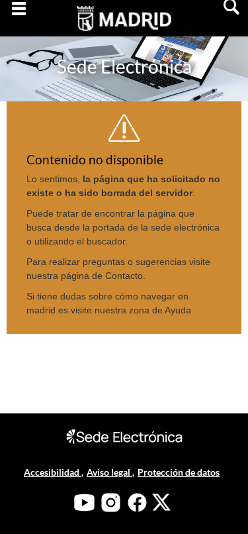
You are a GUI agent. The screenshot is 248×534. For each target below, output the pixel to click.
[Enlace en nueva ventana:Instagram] (110, 502)
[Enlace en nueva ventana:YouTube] (84, 502)
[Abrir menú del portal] (18, 18)
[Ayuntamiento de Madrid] (124, 27)
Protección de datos (179, 472)
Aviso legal (109, 472)
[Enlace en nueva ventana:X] (161, 502)
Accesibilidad (52, 472)
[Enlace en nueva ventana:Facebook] (137, 502)
